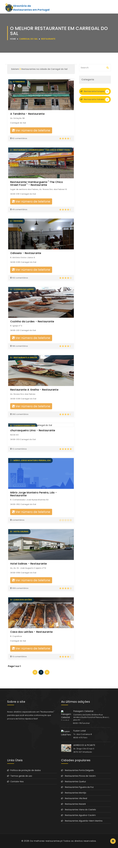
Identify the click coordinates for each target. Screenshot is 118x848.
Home (13, 38)
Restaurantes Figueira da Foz (78, 787)
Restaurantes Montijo (74, 792)
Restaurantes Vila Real (75, 798)
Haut (113, 841)
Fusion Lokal (79, 730)
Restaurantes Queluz (74, 781)
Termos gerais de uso (20, 775)
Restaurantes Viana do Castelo (79, 809)
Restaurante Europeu (95, 91)
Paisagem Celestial (83, 711)
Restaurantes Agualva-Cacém (79, 815)
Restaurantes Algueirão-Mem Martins (82, 820)
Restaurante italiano (95, 99)
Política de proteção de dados (25, 770)
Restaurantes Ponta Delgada (78, 770)
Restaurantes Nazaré (74, 804)
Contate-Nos (16, 781)
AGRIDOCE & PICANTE (84, 745)
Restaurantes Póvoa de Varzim (79, 775)
